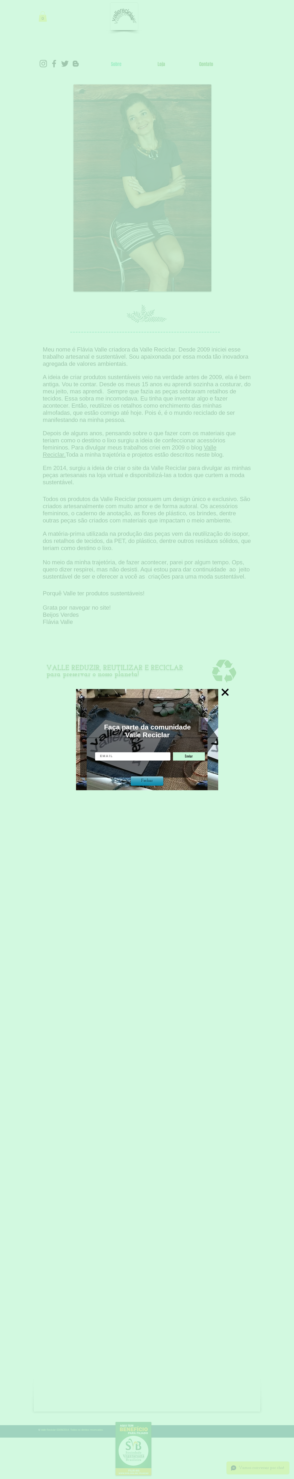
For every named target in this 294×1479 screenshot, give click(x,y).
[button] (225, 692)
